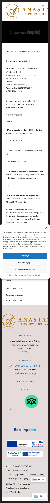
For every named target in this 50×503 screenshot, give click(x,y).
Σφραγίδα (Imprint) (36, 474)
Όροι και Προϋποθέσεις (18, 470)
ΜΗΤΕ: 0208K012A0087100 (19, 466)
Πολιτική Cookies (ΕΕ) (18, 478)
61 (40, 365)
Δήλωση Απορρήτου (27, 275)
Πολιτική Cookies (14, 275)
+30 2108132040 (22, 365)
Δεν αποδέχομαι (25, 263)
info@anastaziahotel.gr (25, 373)
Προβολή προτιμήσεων (25, 270)
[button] (46, 227)
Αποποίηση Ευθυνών (17, 474)
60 (35, 365)
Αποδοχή (25, 256)
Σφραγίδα (38, 275)
